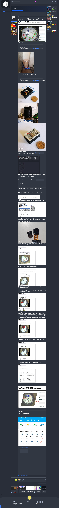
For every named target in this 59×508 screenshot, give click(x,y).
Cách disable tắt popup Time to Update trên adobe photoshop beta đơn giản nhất (14, 491)
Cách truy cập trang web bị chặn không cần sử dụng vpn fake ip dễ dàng (45, 491)
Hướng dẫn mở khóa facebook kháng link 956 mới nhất (22, 491)
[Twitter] (42, 502)
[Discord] (37, 502)
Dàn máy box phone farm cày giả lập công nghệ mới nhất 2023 (54, 15)
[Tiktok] (40, 502)
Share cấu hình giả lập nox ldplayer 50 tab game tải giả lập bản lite (37, 491)
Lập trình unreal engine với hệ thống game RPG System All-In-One (54, 8)
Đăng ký (34, 44)
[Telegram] (39, 502)
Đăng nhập (37, 44)
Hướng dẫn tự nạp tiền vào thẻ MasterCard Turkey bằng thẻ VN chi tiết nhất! (30, 491)
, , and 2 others (23, 475)
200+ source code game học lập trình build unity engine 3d (54, 11)
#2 (45, 479)
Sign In (28, 44)
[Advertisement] (28, 13)
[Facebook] (36, 502)
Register (31, 44)
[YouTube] (44, 502)
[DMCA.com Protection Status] (37, 503)
